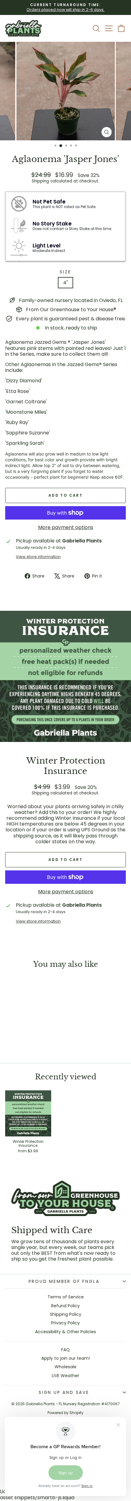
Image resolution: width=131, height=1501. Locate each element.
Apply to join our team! (65, 1358)
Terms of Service (66, 1297)
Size (65, 272)
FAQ (65, 1350)
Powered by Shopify (65, 1412)
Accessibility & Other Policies (65, 1332)
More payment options (65, 527)
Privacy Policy (65, 1323)
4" (65, 282)
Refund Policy (65, 1306)
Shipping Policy (65, 1314)
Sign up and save (64, 1392)
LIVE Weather (65, 1376)
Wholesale (65, 1367)
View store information (38, 556)
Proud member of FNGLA (64, 1281)
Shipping (40, 181)
